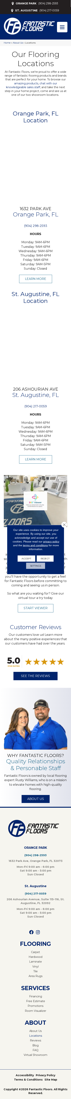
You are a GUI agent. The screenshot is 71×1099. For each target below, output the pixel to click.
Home (7, 42)
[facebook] (31, 932)
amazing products (26, 83)
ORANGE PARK (26, 3)
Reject (45, 558)
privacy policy (51, 541)
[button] (35, 279)
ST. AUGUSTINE (26, 10)
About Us (18, 42)
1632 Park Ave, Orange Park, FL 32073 (35, 861)
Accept (26, 558)
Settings (35, 565)
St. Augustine (36, 886)
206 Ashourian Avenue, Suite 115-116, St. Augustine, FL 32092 (35, 901)
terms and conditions (35, 545)
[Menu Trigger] (62, 27)
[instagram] (38, 932)
